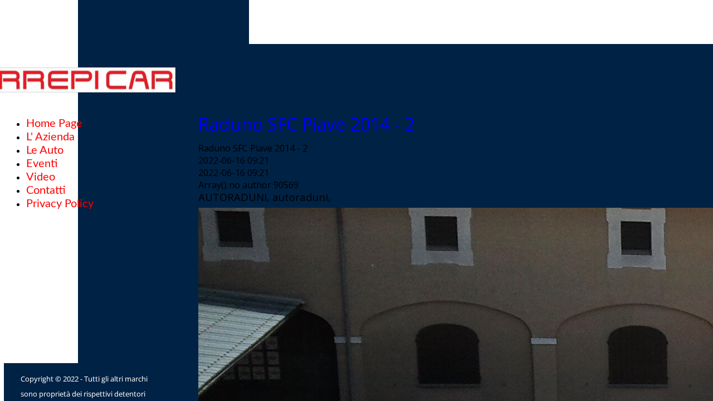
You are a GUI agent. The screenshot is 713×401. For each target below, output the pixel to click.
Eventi (41, 163)
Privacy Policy (60, 203)
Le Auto (45, 150)
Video (40, 177)
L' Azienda (50, 137)
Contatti (46, 190)
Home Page (54, 123)
